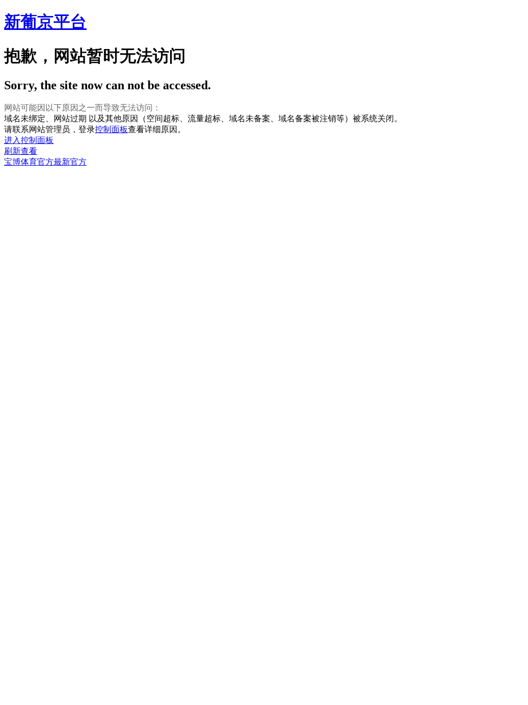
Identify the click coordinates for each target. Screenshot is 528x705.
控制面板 (111, 129)
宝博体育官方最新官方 (45, 161)
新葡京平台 (45, 21)
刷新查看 (20, 151)
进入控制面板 (29, 140)
